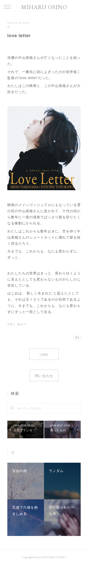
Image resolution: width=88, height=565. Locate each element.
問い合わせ (44, 376)
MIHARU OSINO (44, 7)
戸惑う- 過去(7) (16, 324)
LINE (44, 354)
